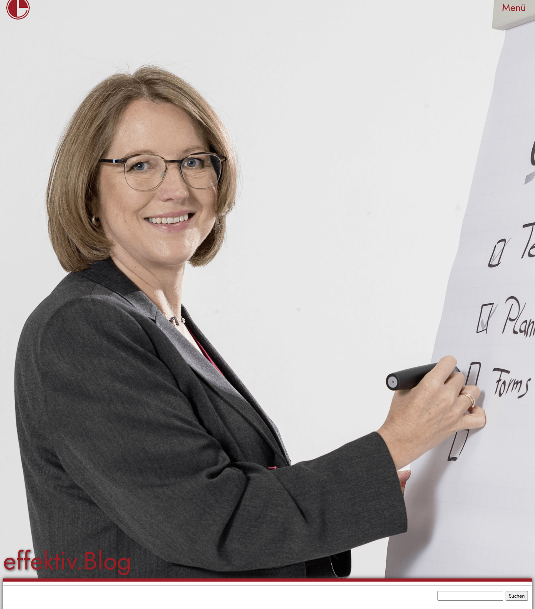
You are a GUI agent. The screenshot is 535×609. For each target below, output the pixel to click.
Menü (514, 7)
